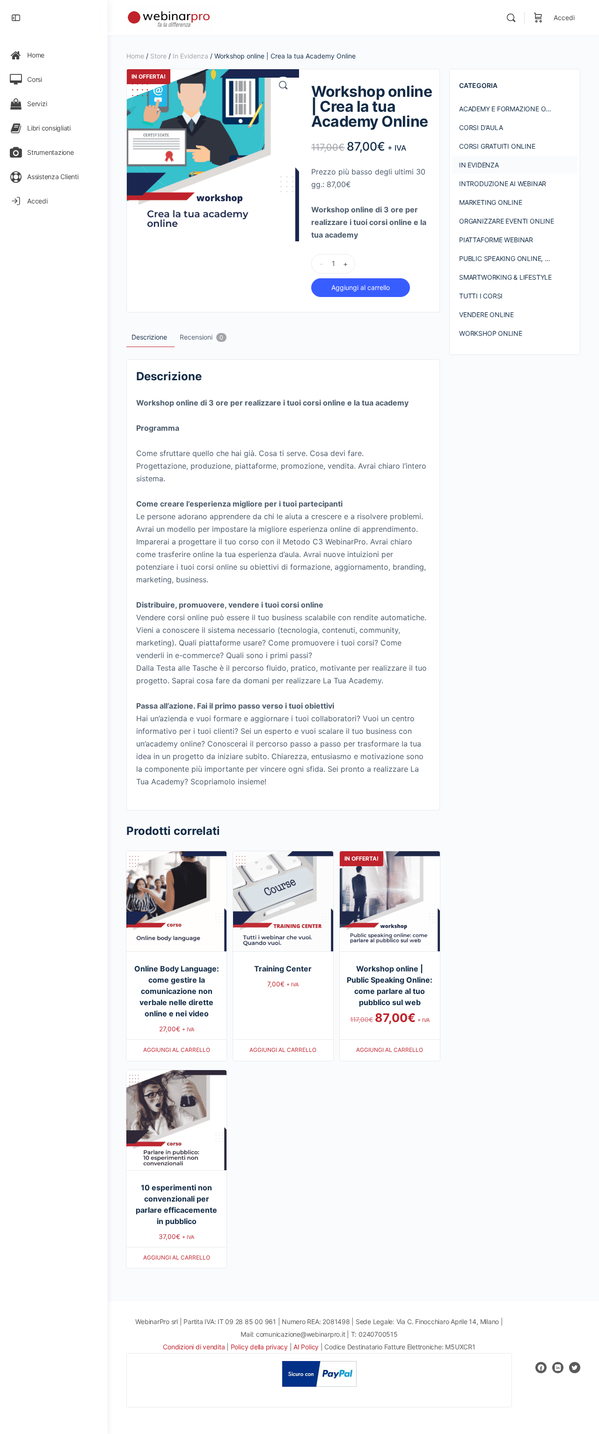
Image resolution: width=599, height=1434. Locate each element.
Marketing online (490, 202)
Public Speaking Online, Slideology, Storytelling (518, 258)
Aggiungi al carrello (360, 287)
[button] (283, 85)
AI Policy (306, 1347)
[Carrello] (538, 18)
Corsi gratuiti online (497, 146)
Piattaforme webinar (496, 240)
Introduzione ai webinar (502, 184)
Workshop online (490, 333)
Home (135, 56)
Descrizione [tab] (149, 337)
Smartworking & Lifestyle (505, 277)
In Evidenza (190, 56)
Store (158, 56)
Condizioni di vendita (194, 1347)
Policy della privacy (259, 1347)
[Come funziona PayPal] (319, 1373)
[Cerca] (511, 17)
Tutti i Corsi (481, 296)
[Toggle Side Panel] (16, 18)
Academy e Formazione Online (512, 109)
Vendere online (486, 315)
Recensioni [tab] (201, 337)
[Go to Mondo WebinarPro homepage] (169, 17)
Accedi (564, 18)
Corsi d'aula (481, 127)
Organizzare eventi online (506, 221)
